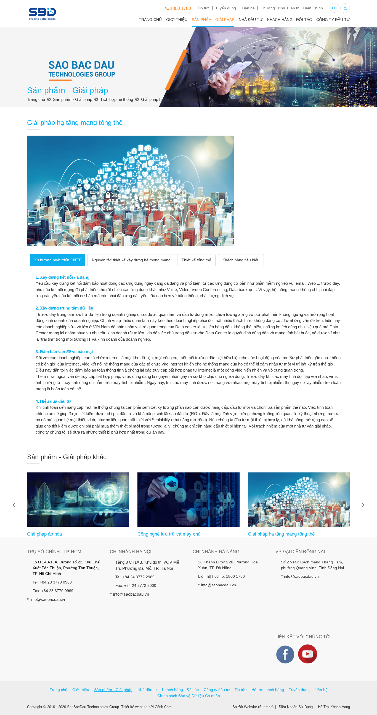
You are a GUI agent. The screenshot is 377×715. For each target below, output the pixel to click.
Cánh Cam (163, 707)
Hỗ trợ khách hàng (267, 689)
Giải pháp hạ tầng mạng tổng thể (281, 534)
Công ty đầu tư (333, 19)
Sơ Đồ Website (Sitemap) (253, 707)
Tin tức (203, 8)
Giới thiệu (176, 19)
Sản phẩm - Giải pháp (213, 19)
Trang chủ (150, 19)
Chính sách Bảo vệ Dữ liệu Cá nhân (188, 696)
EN (334, 8)
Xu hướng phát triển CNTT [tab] (57, 260)
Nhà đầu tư (251, 19)
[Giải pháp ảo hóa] (78, 499)
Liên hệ (248, 8)
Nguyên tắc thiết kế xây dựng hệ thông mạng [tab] (131, 260)
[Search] (345, 7)
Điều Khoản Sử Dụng (296, 707)
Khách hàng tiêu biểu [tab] (240, 260)
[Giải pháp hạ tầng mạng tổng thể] (299, 499)
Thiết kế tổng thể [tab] (196, 260)
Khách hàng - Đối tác (289, 19)
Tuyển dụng (225, 8)
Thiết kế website (134, 707)
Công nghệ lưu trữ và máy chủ (168, 534)
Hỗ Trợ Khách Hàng (334, 707)
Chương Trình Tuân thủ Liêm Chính (292, 8)
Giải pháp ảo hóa (44, 534)
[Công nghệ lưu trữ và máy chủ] (188, 499)
